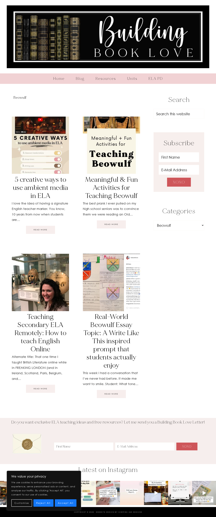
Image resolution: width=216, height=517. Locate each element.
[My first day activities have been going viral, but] (84, 493)
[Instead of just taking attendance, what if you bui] (156, 493)
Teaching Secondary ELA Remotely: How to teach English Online (40, 332)
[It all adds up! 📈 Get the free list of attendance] (132, 493)
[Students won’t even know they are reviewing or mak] (204, 493)
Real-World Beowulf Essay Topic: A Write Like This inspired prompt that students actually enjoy (111, 341)
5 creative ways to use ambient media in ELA (40, 187)
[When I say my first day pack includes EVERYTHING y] (108, 493)
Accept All (65, 502)
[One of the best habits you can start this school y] (180, 493)
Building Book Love (108, 36)
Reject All (43, 502)
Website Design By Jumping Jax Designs (119, 512)
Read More (40, 230)
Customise (21, 502)
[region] (44, 490)
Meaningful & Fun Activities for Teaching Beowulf (111, 187)
